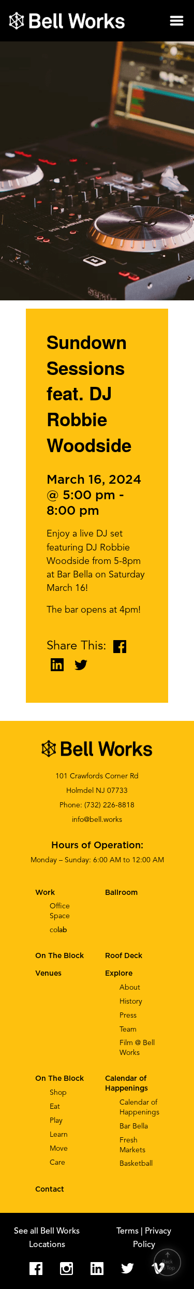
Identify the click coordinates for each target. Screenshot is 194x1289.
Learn (59, 1134)
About (130, 987)
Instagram (66, 1268)
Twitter (127, 1268)
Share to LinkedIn (57, 665)
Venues (48, 973)
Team (128, 1029)
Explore (118, 973)
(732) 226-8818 (109, 805)
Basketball (136, 1163)
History (131, 1001)
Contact (49, 1189)
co (58, 930)
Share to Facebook (119, 647)
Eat (55, 1106)
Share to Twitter (80, 665)
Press (128, 1015)
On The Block (59, 1078)
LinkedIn (97, 1268)
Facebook (35, 1268)
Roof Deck (123, 956)
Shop (58, 1092)
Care (57, 1162)
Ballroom (121, 892)
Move (59, 1148)
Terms (128, 1231)
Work (45, 892)
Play (56, 1120)
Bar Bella (134, 1126)
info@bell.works (97, 819)
